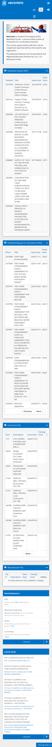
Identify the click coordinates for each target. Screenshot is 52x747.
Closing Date (46, 79)
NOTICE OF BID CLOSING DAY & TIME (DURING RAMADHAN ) (18, 673)
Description (18, 434)
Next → (39, 411)
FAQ (16, 602)
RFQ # (8, 252)
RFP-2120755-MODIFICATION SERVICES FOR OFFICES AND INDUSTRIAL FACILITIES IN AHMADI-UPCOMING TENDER (18, 728)
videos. (7, 637)
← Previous (26, 411)
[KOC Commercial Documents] (34, 9)
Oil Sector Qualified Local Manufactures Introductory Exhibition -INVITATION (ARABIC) (19, 690)
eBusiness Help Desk (12, 613)
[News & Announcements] (34, 16)
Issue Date (36, 80)
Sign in (37, 56)
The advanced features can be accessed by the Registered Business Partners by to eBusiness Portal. (26, 56)
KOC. (13, 626)
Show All (26, 642)
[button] (9, 28)
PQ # (8, 434)
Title (16, 80)
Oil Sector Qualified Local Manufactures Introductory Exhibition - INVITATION (19, 707)
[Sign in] (48, 9)
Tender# (9, 80)
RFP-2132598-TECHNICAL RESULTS (17, 661)
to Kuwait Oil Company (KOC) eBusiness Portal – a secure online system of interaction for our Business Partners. (25, 39)
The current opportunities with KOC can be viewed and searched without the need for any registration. (26, 48)
